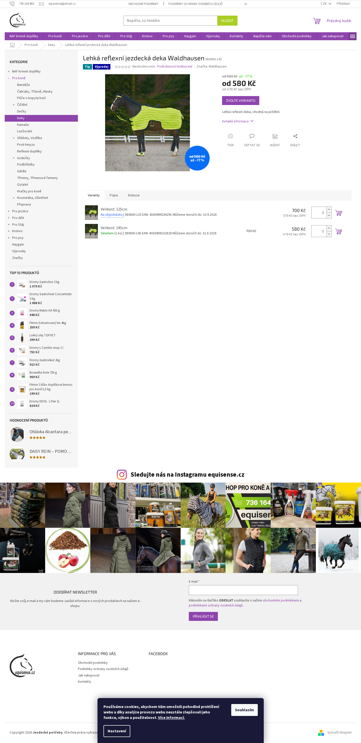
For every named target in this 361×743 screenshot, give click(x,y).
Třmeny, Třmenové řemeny (37, 178)
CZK (324, 3)
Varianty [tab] (94, 195)
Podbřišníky (26, 164)
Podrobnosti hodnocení (174, 66)
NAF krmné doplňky (26, 71)
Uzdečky (23, 158)
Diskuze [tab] (134, 195)
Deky (21, 118)
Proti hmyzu (26, 144)
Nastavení (117, 731)
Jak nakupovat (88, 675)
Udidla (21, 171)
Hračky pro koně (29, 191)
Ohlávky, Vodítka (29, 138)
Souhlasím (244, 710)
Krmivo (17, 231)
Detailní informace (235, 121)
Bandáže (23, 84)
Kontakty (84, 681)
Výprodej (19, 251)
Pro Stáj (18, 224)
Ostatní (22, 184)
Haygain (18, 244)
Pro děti (18, 217)
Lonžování (24, 131)
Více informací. (171, 717)
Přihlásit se (203, 616)
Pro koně (19, 78)
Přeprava (24, 204)
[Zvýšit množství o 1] (329, 209)
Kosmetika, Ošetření (32, 197)
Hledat (227, 20)
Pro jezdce (20, 211)
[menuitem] (24, 36)
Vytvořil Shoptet (340, 732)
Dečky (21, 111)
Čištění (22, 104)
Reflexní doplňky (29, 151)
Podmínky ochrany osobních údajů (195, 4)
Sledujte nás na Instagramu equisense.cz (187, 474)
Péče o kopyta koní (31, 98)
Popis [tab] (114, 195)
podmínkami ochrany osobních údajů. (216, 605)
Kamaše (23, 124)
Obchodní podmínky (143, 4)
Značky (17, 257)
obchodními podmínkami (281, 600)
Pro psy (18, 237)
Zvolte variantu (240, 100)
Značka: (212, 66)
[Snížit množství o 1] (329, 215)
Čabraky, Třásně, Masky (35, 91)
